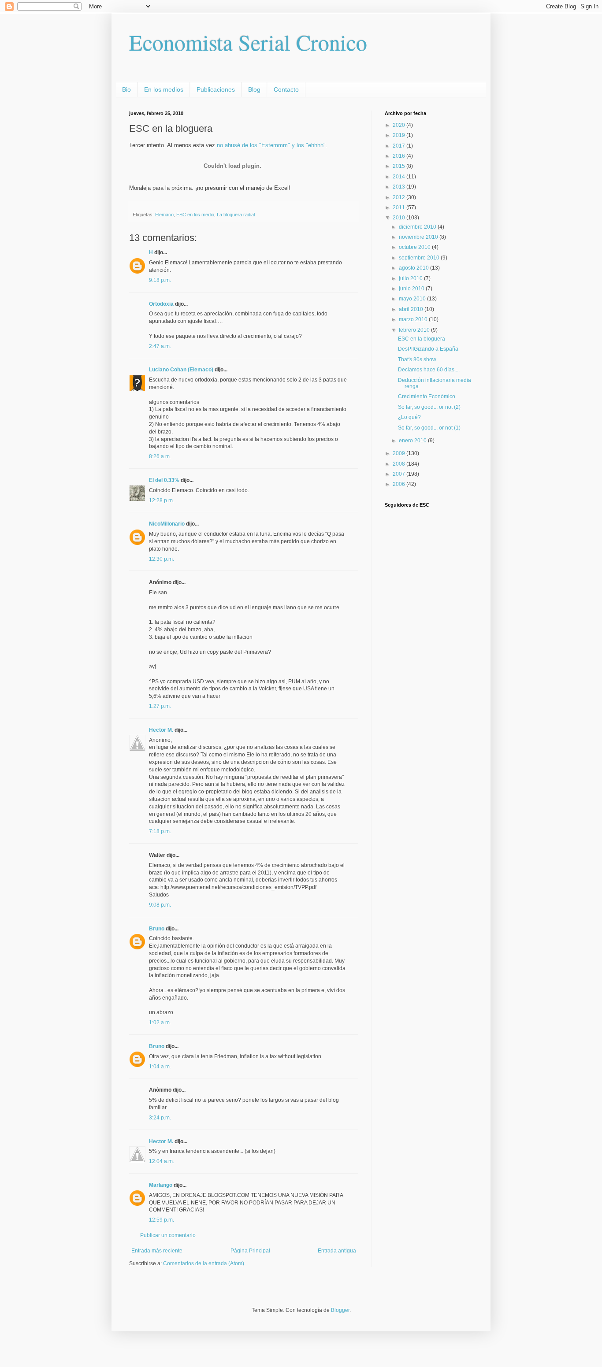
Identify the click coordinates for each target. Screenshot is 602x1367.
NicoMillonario (167, 524)
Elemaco (164, 214)
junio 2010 (412, 288)
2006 (399, 484)
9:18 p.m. (160, 280)
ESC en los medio (195, 214)
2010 (399, 218)
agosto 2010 (414, 268)
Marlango (160, 1185)
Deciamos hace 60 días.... (429, 370)
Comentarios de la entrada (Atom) (203, 1263)
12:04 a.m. (161, 1161)
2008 (399, 464)
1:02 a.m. (160, 1022)
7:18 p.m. (160, 831)
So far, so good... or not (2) (429, 407)
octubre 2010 (415, 247)
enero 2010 (413, 440)
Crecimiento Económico (426, 396)
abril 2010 (411, 309)
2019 (399, 135)
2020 (399, 125)
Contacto (286, 89)
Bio (126, 89)
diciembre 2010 (418, 227)
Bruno (156, 929)
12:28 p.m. (161, 500)
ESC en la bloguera (421, 339)
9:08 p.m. (160, 905)
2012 (399, 197)
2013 (399, 187)
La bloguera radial (236, 214)
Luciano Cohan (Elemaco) (181, 370)
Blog (254, 89)
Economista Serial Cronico (248, 42)
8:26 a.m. (160, 456)
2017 (399, 146)
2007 (399, 474)
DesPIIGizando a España (428, 349)
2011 (399, 207)
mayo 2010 (413, 299)
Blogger (340, 1310)
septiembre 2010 (420, 258)
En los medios (163, 89)
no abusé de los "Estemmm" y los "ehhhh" (271, 145)
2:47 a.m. (160, 346)
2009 (399, 453)
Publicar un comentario (168, 1235)
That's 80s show (417, 359)
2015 (399, 166)
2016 (399, 156)
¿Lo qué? (409, 417)
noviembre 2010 (419, 237)
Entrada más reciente (156, 1251)
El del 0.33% (164, 480)
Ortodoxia (161, 304)
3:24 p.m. (160, 1118)
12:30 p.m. (161, 559)
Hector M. (161, 730)
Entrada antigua (337, 1251)
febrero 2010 (415, 330)
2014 (399, 177)
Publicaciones (216, 89)
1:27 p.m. (160, 706)
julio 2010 (411, 278)
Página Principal (250, 1251)
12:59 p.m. (161, 1220)
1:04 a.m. (160, 1066)
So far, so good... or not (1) (429, 428)
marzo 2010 (414, 319)
